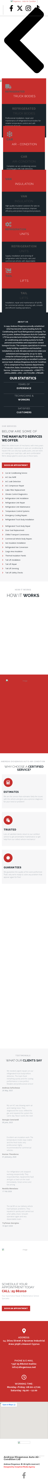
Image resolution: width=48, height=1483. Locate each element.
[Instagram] (28, 8)
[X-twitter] (20, 8)
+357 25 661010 (19, 1364)
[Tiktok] (37, 8)
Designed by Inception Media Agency (19, 1467)
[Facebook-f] (11, 8)
